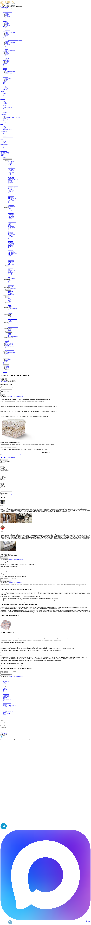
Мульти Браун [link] (11, 273)
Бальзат (7, 17)
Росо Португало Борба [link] (12, 253)
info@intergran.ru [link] (3, 733)
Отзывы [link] (4, 362)
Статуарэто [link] (10, 262)
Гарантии (7, 84)
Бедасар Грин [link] (11, 214)
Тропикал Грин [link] (11, 205)
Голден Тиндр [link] (11, 178)
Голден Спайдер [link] (11, 227)
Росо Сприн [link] (10, 254)
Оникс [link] (9, 300)
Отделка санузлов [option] (4, 471)
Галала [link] (9, 224)
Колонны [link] (5, 69)
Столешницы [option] (3, 477)
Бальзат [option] (2, 480)
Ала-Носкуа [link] (10, 173)
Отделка (7, 74)
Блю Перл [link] (10, 293)
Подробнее (4, 460)
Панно (4, 698)
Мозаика (5, 697)
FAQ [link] (6, 368)
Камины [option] (2, 465)
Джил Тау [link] (10, 181)
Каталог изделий (6, 19)
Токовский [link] (10, 203)
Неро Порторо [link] (11, 246)
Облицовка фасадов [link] (7, 65)
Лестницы (5, 689)
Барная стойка (6, 695)
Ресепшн (5, 701)
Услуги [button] (4, 351)
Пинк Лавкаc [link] (10, 247)
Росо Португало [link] (11, 252)
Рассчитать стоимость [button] (5, 675)
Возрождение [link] (11, 177)
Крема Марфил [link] (11, 239)
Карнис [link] (9, 235)
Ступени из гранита (7, 706)
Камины (4, 688)
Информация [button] (5, 365)
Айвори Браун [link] (11, 172)
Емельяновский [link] (11, 183)
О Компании (5, 77)
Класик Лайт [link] (10, 286)
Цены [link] (4, 363)
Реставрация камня (7, 703)
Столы (4, 692)
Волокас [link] (9, 223)
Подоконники (6, 690)
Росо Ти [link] (9, 255)
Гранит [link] (9, 298)
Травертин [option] (2, 486)
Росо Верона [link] (10, 250)
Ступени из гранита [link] (9, 350)
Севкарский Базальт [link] (12, 288)
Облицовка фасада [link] (9, 343)
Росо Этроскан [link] (11, 256)
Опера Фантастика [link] (12, 275)
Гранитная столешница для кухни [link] (17, 316)
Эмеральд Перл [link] (11, 294)
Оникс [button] (7, 265)
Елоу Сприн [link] (10, 232)
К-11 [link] (9, 171)
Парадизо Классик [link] (12, 198)
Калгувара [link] (10, 189)
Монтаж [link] (7, 353)
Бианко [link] (9, 267)
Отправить (3, 395)
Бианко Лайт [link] (10, 268)
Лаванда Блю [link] (10, 192)
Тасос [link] (9, 263)
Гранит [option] (1, 482)
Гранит (6, 13)
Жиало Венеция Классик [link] (13, 186)
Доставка (7, 86)
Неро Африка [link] (11, 196)
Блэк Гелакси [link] (10, 174)
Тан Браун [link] (10, 202)
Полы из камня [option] (3, 475)
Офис (6, 79)
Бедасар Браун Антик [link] (12, 211)
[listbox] (2, 462)
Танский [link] (10, 163)
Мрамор (7, 14)
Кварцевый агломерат (10, 32)
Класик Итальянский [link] (12, 284)
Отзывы (4, 81)
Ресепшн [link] (5, 68)
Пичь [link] (9, 277)
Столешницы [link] (6, 37)
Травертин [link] (10, 301)
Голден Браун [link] (11, 226)
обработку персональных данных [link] (16, 396)
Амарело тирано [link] (11, 209)
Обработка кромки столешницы (10, 705)
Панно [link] (6, 342)
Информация (5, 83)
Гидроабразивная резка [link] (10, 352)
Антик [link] (9, 292)
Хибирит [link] (10, 162)
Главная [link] (4, 157)
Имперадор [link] (10, 233)
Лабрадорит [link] (10, 291)
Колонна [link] (7, 347)
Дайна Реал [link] (10, 229)
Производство (8, 78)
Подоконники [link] (6, 31)
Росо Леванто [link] (11, 251)
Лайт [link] (9, 269)
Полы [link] (4, 56)
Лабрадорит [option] (3, 483)
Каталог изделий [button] (6, 295)
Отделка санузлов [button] (9, 337)
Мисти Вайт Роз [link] (11, 243)
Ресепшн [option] (2, 476)
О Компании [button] (5, 358)
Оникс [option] (1, 485)
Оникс (6, 15)
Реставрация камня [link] (9, 346)
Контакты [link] (5, 372)
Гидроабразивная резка (10, 71)
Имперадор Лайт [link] (11, 234)
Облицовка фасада (7, 699)
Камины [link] (4, 21)
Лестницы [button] (8, 302)
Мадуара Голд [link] (11, 170)
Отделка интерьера (7, 700)
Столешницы (6, 691)
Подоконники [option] (3, 474)
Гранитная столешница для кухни (15, 40)
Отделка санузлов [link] (7, 60)
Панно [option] (1, 472)
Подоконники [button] (8, 307)
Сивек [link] (9, 208)
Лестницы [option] (2, 467)
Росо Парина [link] (10, 169)
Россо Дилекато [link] (11, 278)
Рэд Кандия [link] (10, 257)
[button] (11, 381)
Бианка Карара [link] (11, 215)
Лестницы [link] (5, 26)
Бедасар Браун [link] (11, 210)
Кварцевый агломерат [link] (12, 308)
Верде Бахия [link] (10, 175)
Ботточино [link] (10, 218)
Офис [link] (6, 360)
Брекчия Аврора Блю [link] (12, 220)
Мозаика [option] (2, 468)
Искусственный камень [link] (13, 327)
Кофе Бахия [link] (10, 164)
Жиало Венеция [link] (11, 184)
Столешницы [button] (8, 314)
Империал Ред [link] (11, 188)
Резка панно (8, 75)
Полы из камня (6, 694)
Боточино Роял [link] (11, 217)
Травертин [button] (8, 279)
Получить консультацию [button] (5, 581)
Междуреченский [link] (11, 193)
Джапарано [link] (10, 180)
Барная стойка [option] (3, 463)
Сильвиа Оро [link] (11, 260)
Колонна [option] (2, 466)
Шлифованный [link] (11, 285)
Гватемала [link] (10, 225)
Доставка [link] (7, 367)
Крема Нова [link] (10, 241)
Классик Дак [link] (10, 282)
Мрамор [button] (7, 207)
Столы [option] (1, 478)
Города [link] (6, 361)
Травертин (7, 16)
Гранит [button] (7, 160)
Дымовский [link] (10, 182)
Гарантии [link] (7, 366)
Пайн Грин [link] (10, 197)
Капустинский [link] (11, 190)
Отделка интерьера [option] (4, 470)
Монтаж (7, 72)
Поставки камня (8, 73)
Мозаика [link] (5, 63)
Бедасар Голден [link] (11, 213)
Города (6, 80)
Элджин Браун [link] (11, 264)
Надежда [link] (10, 194)
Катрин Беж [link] (10, 236)
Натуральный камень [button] (7, 158)
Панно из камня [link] (6, 64)
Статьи (6, 88)
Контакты (5, 89)
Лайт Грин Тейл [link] (11, 270)
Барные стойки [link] (6, 51)
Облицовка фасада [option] (4, 469)
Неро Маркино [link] (11, 245)
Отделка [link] (7, 355)
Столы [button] (7, 322)
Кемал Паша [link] (10, 237)
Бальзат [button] (7, 287)
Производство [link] (8, 359)
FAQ (6, 87)
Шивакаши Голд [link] (11, 206)
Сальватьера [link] (10, 199)
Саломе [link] (9, 259)
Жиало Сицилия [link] (11, 168)
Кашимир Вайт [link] (11, 167)
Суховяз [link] (9, 201)
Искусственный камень (10, 50)
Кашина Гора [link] (10, 191)
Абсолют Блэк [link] (11, 161)
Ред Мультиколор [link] (11, 165)
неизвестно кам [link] (11, 244)
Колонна (5, 704)
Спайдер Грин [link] (11, 261)
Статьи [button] (7, 369)
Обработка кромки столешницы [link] (12, 348)
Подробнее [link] (2, 524)
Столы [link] (4, 45)
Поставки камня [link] (8, 354)
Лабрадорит (7, 18)
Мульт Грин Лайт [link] (11, 272)
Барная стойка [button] (8, 331)
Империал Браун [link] (11, 187)
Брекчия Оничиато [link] (12, 222)
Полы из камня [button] (9, 328)
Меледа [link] (9, 271)
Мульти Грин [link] (10, 274)
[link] (7, 5)
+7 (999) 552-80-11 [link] (4, 7)
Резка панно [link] (8, 356)
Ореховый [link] (10, 281)
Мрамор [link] (9, 299)
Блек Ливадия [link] (11, 216)
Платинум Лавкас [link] (11, 248)
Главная (4, 11)
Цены (4, 82)
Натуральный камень (7, 12)
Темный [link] (9, 280)
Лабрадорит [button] (8, 289)
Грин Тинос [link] (10, 228)
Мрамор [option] (2, 484)
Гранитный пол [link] (11, 370)
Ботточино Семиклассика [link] (13, 219)
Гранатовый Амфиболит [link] (13, 179)
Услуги (4, 70)
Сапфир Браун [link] (11, 200)
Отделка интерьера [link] (7, 66)
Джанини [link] (10, 231)
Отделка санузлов (7, 696)
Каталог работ (3, 381)
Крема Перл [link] (10, 242)
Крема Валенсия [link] (11, 238)
